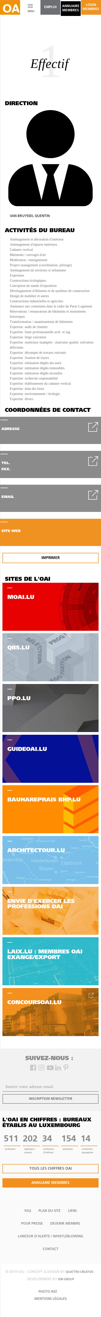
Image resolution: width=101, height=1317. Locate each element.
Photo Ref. (48, 1292)
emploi (50, 7)
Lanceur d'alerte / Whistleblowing (50, 1236)
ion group (66, 1279)
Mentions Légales (50, 1299)
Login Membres (91, 7)
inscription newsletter (50, 1099)
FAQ (28, 1211)
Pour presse (32, 1224)
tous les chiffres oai (50, 1169)
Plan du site (49, 1211)
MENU (30, 11)
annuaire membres (70, 8)
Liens (72, 1211)
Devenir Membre (65, 1224)
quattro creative (79, 1272)
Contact (50, 1249)
